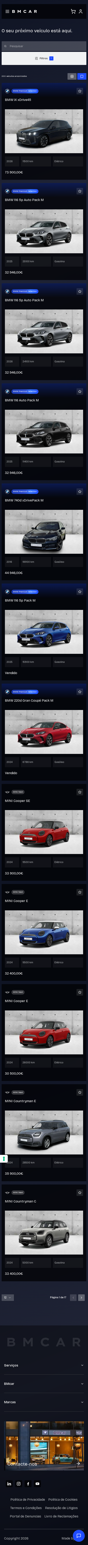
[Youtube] (37, 1483)
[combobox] (8, 1297)
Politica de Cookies (63, 1499)
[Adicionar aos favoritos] (80, 91)
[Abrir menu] (7, 11)
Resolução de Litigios (61, 1508)
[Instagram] (18, 1483)
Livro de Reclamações (61, 1516)
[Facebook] (28, 1483)
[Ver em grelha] (81, 76)
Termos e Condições (26, 1508)
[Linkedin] (9, 1483)
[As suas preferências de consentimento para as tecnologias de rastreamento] (4, 1159)
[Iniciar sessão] (80, 11)
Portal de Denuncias (25, 1516)
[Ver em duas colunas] (72, 76)
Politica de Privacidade (27, 1499)
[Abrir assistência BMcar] (79, 1536)
